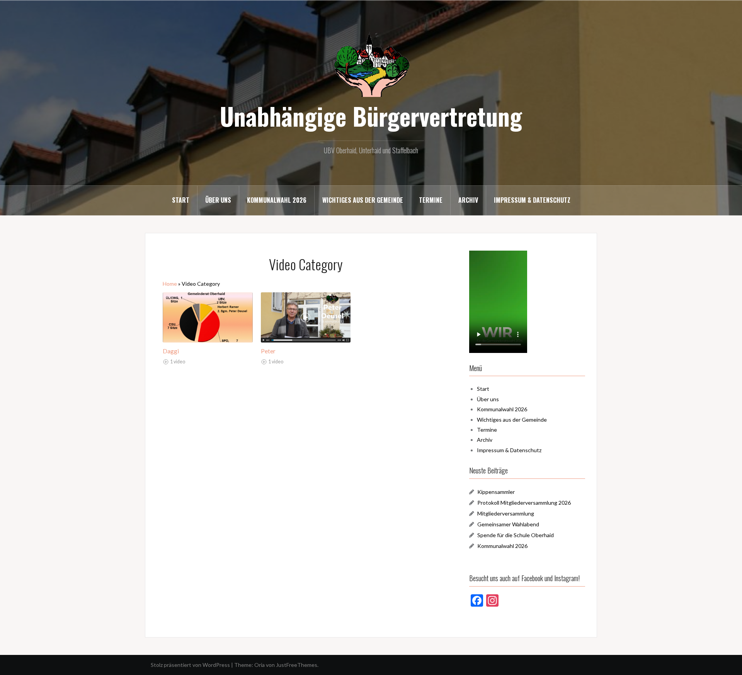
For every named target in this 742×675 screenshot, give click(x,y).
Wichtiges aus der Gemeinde (362, 200)
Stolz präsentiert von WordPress (190, 664)
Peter (268, 351)
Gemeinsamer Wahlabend (508, 524)
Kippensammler (496, 491)
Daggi (171, 351)
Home (170, 283)
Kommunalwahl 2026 (276, 200)
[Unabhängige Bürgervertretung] (371, 63)
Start (180, 200)
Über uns (218, 200)
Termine (430, 200)
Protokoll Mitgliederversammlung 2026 (524, 502)
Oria (259, 664)
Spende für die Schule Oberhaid (515, 535)
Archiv (468, 200)
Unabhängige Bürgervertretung (371, 116)
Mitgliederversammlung (505, 513)
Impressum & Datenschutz (532, 200)
